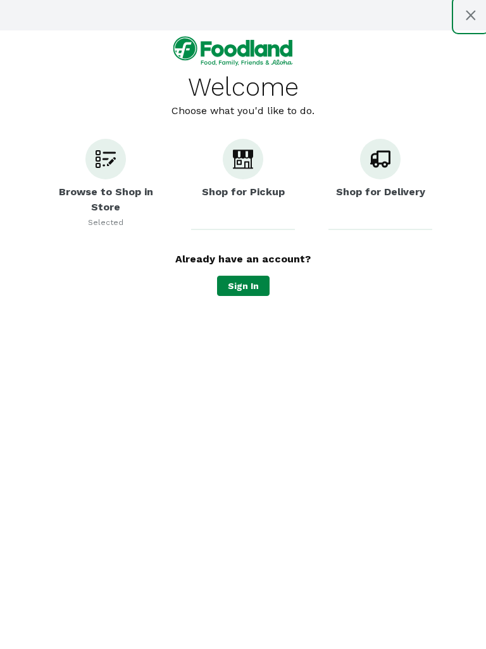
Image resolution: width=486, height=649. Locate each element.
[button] (106, 184)
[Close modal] (471, 15)
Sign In (243, 286)
